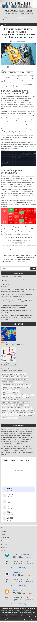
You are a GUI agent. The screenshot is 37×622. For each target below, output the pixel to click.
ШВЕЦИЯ (19, 415)
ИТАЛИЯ (4, 405)
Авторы (3, 550)
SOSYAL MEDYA (7, 374)
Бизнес (3, 534)
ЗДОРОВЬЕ (31, 395)
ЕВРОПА (26, 387)
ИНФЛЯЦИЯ (5, 400)
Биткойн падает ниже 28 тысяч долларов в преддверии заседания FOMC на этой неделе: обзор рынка (18, 33)
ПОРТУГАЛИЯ (27, 407)
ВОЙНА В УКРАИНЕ (22, 379)
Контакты (4, 547)
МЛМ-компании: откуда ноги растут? (12, 344)
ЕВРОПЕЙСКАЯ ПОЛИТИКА (10, 389)
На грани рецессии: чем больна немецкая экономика (16, 284)
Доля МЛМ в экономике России (10, 365)
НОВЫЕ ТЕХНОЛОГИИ (22, 405)
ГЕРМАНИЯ (19, 384)
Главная (3, 528)
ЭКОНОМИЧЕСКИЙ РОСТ (9, 418)
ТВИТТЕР (4, 412)
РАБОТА (4, 410)
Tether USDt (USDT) (21, 554)
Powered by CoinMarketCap (18, 568)
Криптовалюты (22, 250)
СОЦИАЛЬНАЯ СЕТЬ (22, 410)
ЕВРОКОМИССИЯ (16, 387)
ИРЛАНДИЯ (14, 400)
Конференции (5, 541)
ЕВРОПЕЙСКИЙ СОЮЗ (9, 395)
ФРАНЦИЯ (31, 412)
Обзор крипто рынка (7, 407)
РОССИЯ (11, 410)
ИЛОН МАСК (5, 397)
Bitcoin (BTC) (18, 590)
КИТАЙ (11, 405)
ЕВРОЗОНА (5, 387)
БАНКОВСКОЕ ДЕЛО (20, 374)
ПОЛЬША (18, 407)
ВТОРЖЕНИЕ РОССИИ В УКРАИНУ (12, 382)
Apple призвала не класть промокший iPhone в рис (16, 310)
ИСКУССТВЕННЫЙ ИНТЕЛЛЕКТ (11, 402)
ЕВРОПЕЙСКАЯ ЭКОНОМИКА (11, 392)
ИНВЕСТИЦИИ (15, 397)
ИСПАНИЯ (26, 402)
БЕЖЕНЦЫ (5, 377)
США (32, 410)
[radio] (13, 242)
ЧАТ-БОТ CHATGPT (8, 415)
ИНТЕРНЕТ (25, 397)
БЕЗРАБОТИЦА (15, 377)
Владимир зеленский (8, 384)
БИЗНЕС (24, 377)
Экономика (4, 544)
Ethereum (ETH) (19, 572)
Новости (3, 531)
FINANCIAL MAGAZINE (18, 10)
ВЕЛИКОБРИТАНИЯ (8, 379)
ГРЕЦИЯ (27, 384)
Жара (24, 395)
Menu (5, 25)
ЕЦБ (19, 395)
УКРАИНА (23, 412)
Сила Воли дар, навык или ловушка (11, 370)
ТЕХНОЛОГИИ (13, 412)
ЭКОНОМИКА (27, 415)
